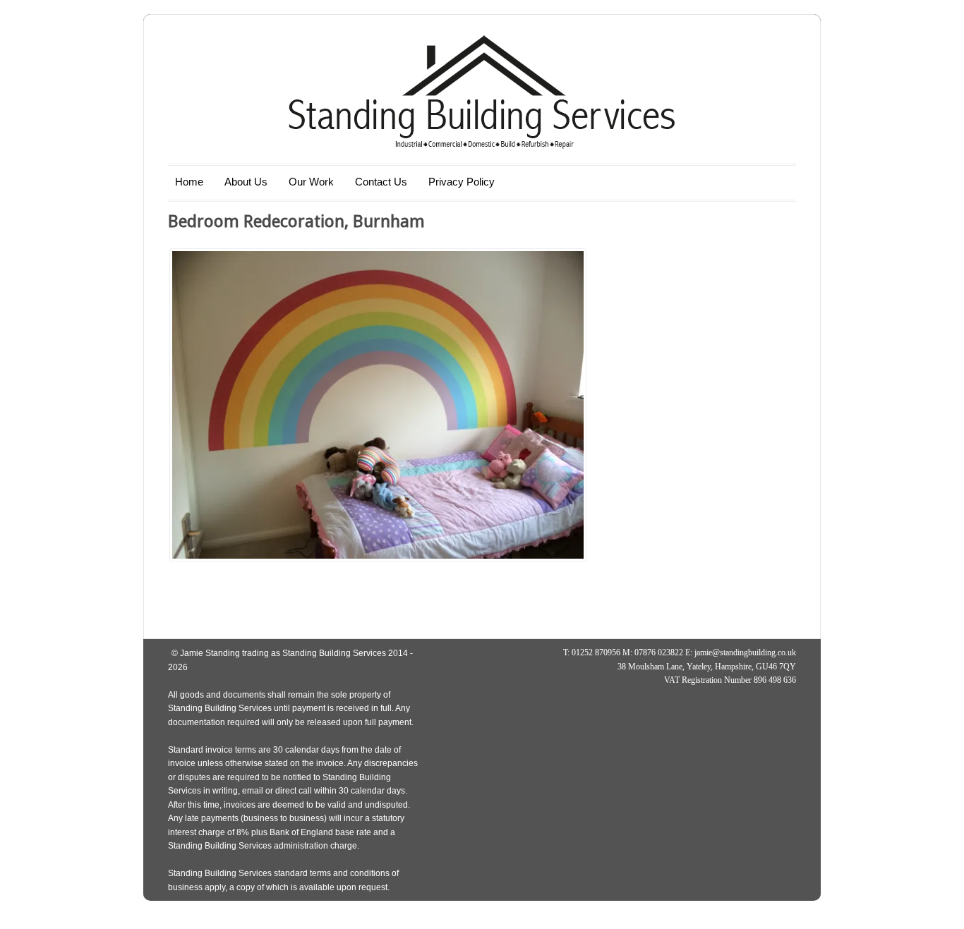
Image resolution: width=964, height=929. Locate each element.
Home (189, 182)
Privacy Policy (461, 182)
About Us (245, 182)
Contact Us (381, 182)
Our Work (311, 182)
